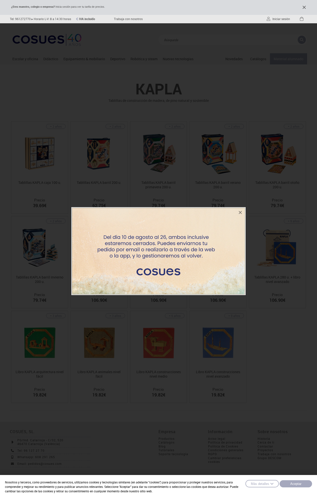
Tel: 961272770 (20, 19)
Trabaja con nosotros (128, 19)
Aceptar (295, 484)
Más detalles (260, 484)
